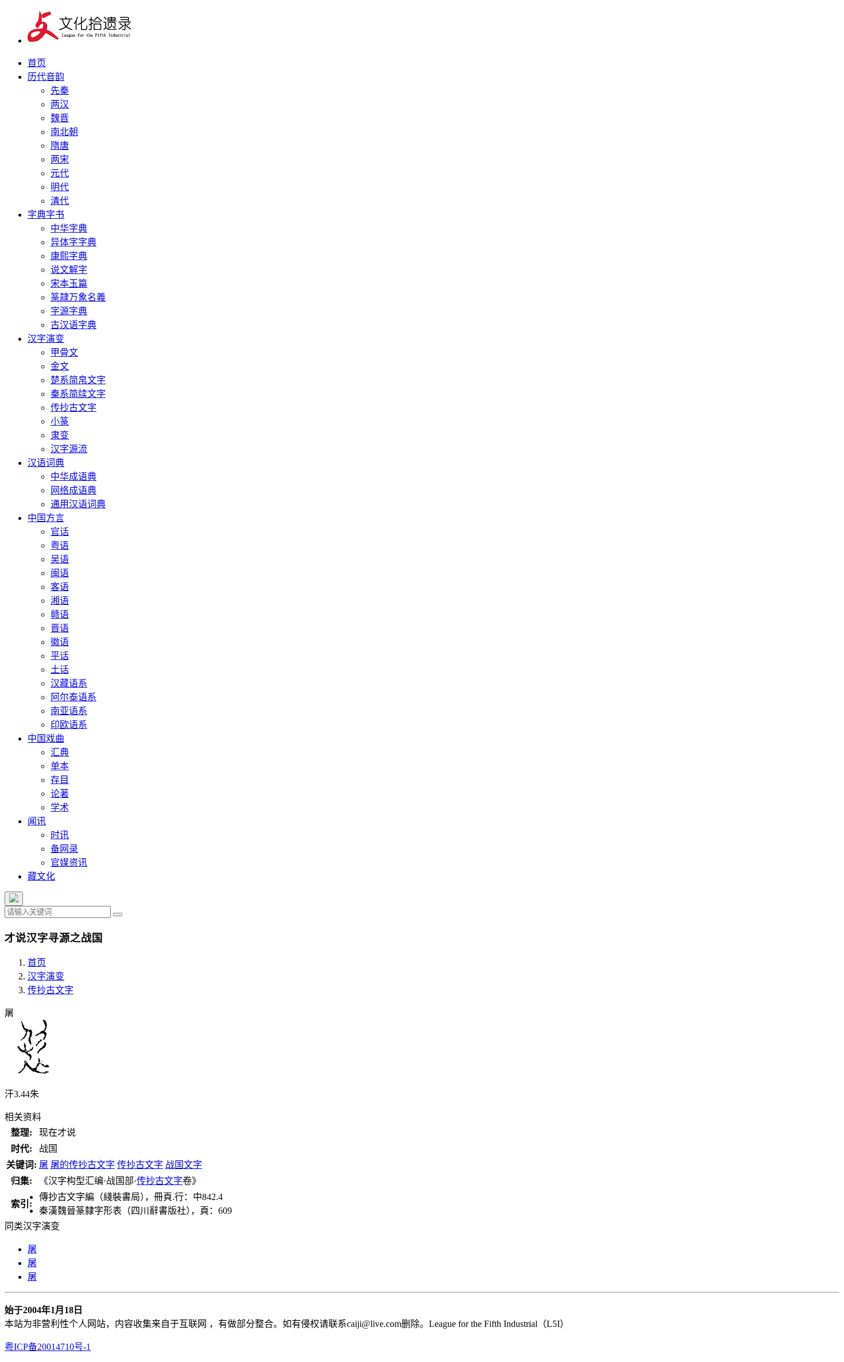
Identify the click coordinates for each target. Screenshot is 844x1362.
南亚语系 (69, 711)
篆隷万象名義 (78, 297)
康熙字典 (69, 256)
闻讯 (37, 821)
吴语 (60, 559)
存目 (60, 780)
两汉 (60, 104)
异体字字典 (73, 242)
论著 (60, 793)
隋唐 (60, 146)
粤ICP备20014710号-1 (48, 1347)
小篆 (60, 421)
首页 (37, 63)
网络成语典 (73, 490)
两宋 (60, 159)
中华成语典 (73, 476)
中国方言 (46, 518)
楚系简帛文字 (78, 380)
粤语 (60, 545)
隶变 (60, 435)
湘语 (60, 600)
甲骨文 (64, 352)
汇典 (60, 752)
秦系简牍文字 (78, 394)
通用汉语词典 (78, 504)
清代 (60, 201)
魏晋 (60, 118)
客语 (60, 587)
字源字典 (69, 311)
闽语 (60, 573)
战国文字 (183, 1165)
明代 (60, 187)
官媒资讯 (69, 862)
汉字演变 (46, 339)
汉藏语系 (69, 683)
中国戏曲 (46, 738)
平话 (60, 656)
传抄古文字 (73, 407)
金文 (60, 366)
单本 (60, 766)
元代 (60, 173)
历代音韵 (46, 77)
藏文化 (41, 876)
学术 (60, 807)
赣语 (60, 614)
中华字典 (69, 228)
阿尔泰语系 (73, 697)
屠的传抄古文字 (83, 1165)
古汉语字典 (73, 325)
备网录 (64, 849)
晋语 (60, 628)
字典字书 (46, 214)
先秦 (60, 90)
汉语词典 (46, 463)
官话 (60, 532)
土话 (60, 669)
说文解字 (69, 270)
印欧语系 (69, 725)
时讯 (60, 835)
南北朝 (64, 132)
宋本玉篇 (69, 283)
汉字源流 (69, 449)
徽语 (60, 642)
